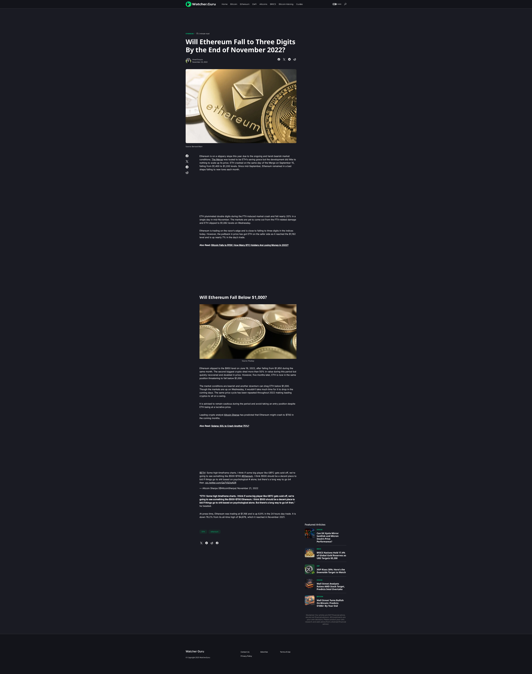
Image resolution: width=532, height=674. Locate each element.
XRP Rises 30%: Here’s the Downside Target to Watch (331, 571)
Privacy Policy (246, 656)
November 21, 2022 (247, 488)
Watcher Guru (195, 651)
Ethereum (190, 34)
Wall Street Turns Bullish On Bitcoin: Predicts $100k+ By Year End (330, 603)
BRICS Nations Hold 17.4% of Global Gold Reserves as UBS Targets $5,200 (331, 555)
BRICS (319, 549)
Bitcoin (320, 596)
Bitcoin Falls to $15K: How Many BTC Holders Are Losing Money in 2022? (249, 245)
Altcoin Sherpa (231, 414)
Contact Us (245, 652)
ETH (203, 531)
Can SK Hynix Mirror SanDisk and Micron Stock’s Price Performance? (328, 537)
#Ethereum (247, 476)
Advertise (264, 652)
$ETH (202, 472)
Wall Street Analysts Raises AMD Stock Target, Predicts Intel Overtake (331, 586)
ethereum (214, 531)
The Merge (217, 159)
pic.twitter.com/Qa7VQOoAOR (220, 482)
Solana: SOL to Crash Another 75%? (230, 425)
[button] (336, 4)
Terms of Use (285, 652)
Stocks (319, 530)
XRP (318, 566)
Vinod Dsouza (197, 59)
